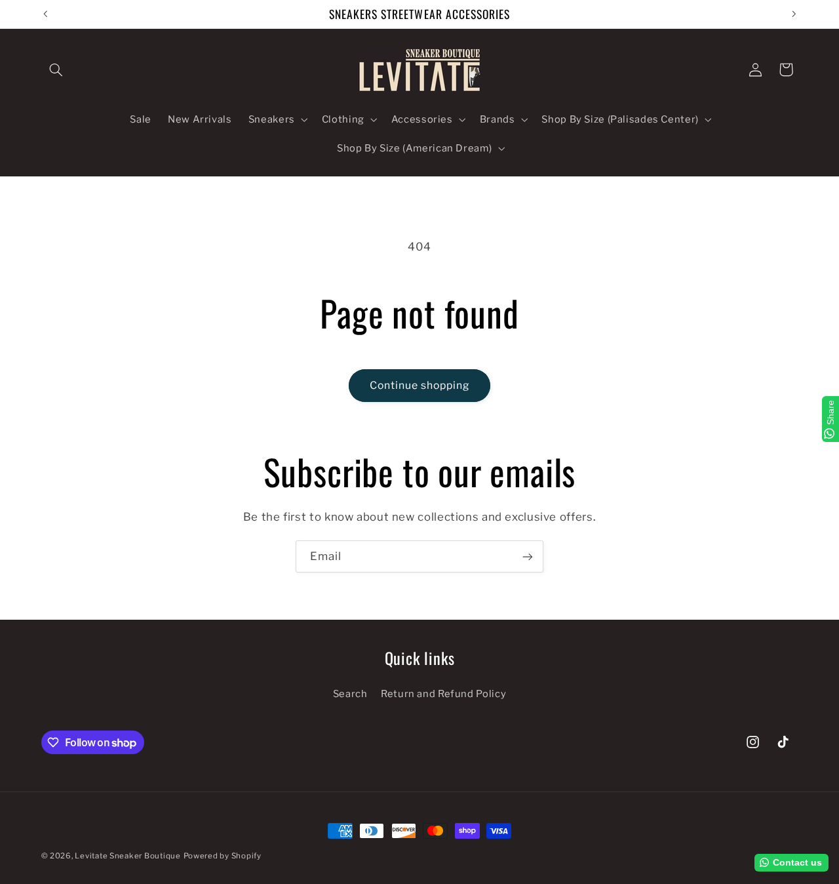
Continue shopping (420, 385)
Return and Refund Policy (443, 694)
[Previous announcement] (45, 14)
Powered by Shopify (223, 855)
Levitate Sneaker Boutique (127, 855)
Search (350, 694)
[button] (56, 69)
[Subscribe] (528, 556)
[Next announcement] (793, 14)
